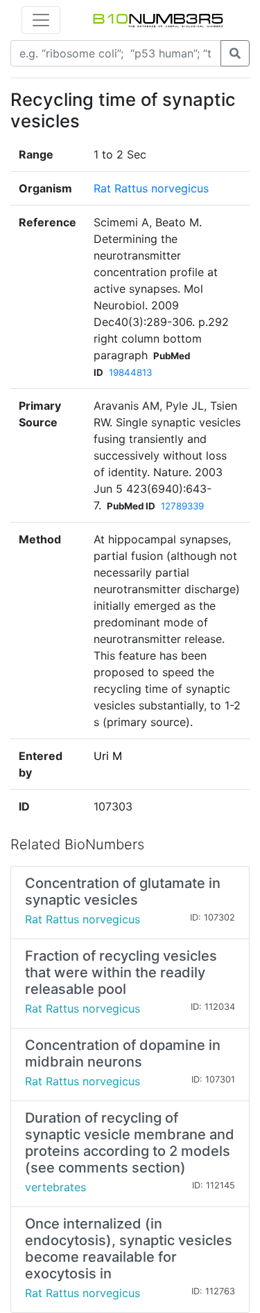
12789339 (182, 505)
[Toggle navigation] (40, 20)
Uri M (108, 756)
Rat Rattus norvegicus (151, 188)
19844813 (130, 372)
